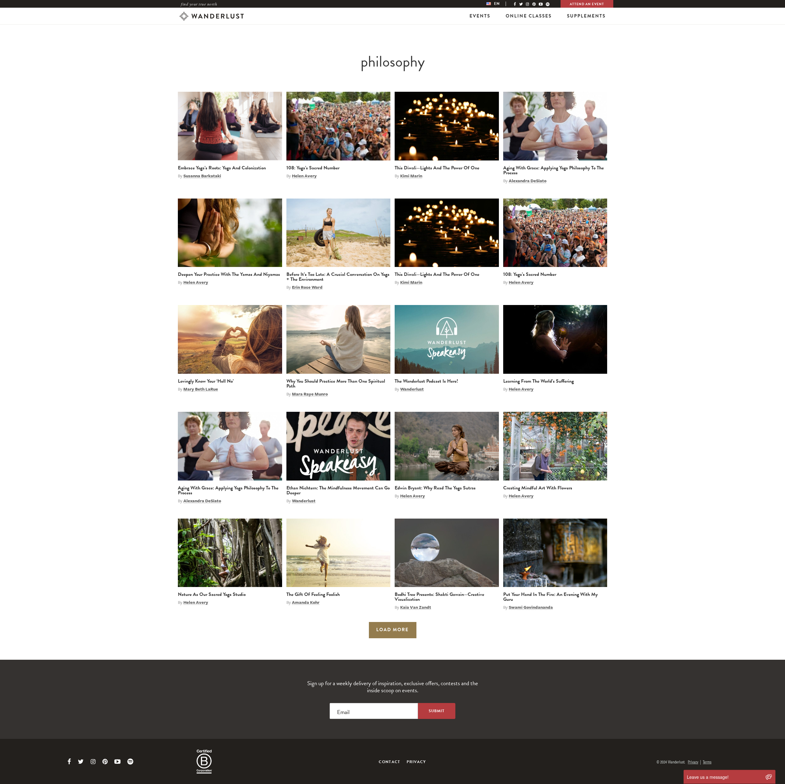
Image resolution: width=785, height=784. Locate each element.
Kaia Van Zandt (415, 607)
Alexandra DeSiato (527, 180)
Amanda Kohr (306, 602)
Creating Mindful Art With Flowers (537, 488)
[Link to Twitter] (81, 762)
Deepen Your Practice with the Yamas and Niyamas (229, 274)
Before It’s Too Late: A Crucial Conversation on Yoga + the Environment (337, 277)
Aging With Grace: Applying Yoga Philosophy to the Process (553, 170)
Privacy (416, 762)
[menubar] (499, 4)
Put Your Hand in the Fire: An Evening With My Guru (550, 597)
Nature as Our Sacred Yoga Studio (212, 594)
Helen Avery (304, 175)
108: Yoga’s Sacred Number (312, 168)
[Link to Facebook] (69, 762)
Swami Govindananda (531, 607)
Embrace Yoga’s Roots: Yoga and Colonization (222, 168)
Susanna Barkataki (202, 175)
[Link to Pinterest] (105, 762)
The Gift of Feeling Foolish (313, 594)
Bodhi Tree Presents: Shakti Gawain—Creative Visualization (439, 597)
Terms (707, 762)
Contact (389, 762)
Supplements (586, 16)
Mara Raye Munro (310, 394)
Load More (392, 629)
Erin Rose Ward (307, 287)
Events (479, 16)
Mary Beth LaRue (200, 389)
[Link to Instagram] (93, 762)
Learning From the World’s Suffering (538, 381)
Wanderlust (412, 389)
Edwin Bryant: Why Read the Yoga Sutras (435, 488)
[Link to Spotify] (130, 762)
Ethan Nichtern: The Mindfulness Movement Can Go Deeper (338, 490)
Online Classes (529, 16)
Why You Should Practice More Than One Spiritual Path (335, 383)
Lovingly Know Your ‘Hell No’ (206, 381)
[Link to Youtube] (117, 762)
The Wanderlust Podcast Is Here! (426, 381)
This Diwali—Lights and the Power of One (437, 168)
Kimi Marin (411, 175)
